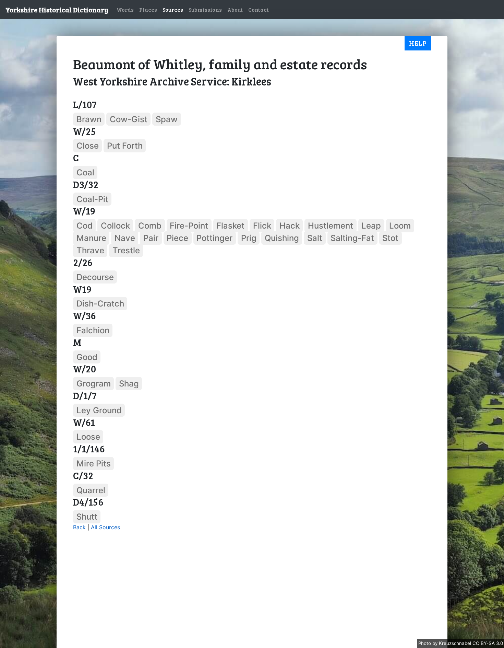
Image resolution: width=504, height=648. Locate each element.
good (86, 357)
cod (84, 226)
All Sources (105, 527)
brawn (88, 119)
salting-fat (352, 238)
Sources (173, 9)
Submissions (205, 9)
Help (418, 42)
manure (91, 238)
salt (314, 238)
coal (85, 172)
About (235, 9)
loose (88, 437)
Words (125, 9)
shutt (86, 517)
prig (248, 238)
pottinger (214, 238)
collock (115, 226)
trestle (126, 250)
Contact (258, 9)
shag (129, 384)
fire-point (189, 226)
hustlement (330, 226)
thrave (90, 250)
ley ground (99, 410)
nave (125, 238)
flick (262, 226)
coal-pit (92, 199)
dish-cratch (100, 304)
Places (148, 9)
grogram (93, 384)
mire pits (93, 463)
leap (371, 226)
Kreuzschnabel (455, 643)
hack (289, 226)
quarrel (90, 490)
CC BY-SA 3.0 (487, 643)
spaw (167, 119)
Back (79, 527)
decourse (95, 277)
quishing (282, 238)
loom (400, 226)
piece (177, 238)
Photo (425, 643)
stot (390, 238)
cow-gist (128, 119)
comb (149, 226)
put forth (125, 146)
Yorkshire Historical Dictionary (56, 9)
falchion (92, 330)
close (87, 146)
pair (150, 238)
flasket (230, 226)
